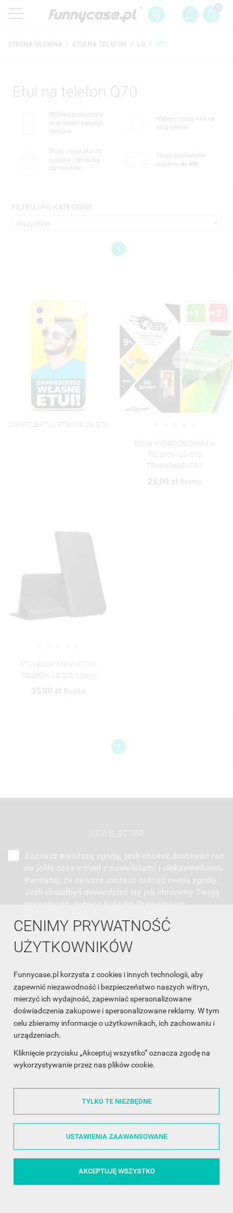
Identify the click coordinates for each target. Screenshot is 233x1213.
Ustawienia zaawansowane (116, 1136)
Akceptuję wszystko (117, 1171)
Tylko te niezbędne (117, 1101)
